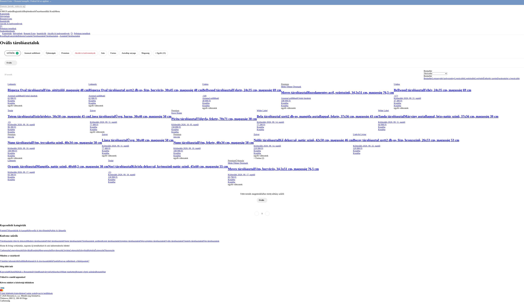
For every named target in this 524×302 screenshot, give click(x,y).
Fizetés (56, 261)
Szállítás (22, 261)
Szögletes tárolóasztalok (130, 241)
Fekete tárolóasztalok (72, 241)
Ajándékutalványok (41, 272)
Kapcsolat (4, 272)
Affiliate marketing (67, 272)
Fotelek (3, 230)
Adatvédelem (19, 293)
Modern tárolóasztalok (36, 241)
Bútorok (21, 36)
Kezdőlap (4, 36)
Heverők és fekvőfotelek (39, 230)
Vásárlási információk (9, 261)
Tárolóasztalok (51, 36)
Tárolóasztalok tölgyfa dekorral (13, 241)
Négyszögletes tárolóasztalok (152, 241)
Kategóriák (13, 36)
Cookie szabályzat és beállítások (39, 293)
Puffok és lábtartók (58, 230)
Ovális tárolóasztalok (174, 241)
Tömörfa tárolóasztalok (193, 241)
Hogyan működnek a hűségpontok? (74, 261)
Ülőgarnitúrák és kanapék (17, 230)
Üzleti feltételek (7, 293)
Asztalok (29, 36)
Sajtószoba (54, 272)
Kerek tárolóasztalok (111, 241)
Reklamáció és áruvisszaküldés (39, 261)
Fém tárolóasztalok (211, 241)
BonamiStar (101, 272)
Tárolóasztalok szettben (92, 241)
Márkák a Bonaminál (24, 272)
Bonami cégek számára (86, 272)
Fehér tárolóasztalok (54, 241)
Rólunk (12, 272)
